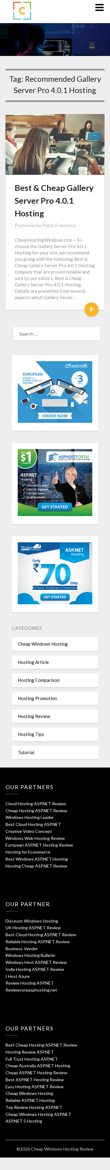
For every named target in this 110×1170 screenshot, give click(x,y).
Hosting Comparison (39, 680)
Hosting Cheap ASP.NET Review (36, 865)
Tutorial (26, 752)
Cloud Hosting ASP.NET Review (36, 803)
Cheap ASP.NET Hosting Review (36, 1072)
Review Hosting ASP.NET (30, 982)
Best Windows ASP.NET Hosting (37, 858)
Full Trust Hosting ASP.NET (32, 1058)
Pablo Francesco (59, 225)
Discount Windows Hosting (32, 920)
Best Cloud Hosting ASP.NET (33, 824)
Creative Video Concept (29, 831)
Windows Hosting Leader (30, 817)
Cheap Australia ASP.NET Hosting (38, 1065)
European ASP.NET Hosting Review (39, 844)
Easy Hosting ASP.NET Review (35, 1086)
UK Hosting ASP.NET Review (33, 927)
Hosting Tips (31, 734)
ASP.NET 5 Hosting (24, 1120)
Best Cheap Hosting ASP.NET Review (41, 1044)
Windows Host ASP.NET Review (36, 962)
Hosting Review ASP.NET (30, 1051)
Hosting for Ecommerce (28, 851)
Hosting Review (34, 716)
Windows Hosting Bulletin (30, 955)
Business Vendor (22, 948)
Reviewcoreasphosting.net (31, 989)
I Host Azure (18, 976)
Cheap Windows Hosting (43, 644)
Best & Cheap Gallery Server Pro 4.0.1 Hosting (54, 200)
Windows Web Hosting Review (35, 838)
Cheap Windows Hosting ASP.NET (38, 1114)
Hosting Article (33, 662)
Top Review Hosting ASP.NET (34, 1107)
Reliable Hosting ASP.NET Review (38, 941)
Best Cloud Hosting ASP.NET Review (41, 934)
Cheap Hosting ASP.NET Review (36, 810)
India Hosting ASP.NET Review (35, 969)
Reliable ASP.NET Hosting (30, 1100)
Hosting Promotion (37, 698)
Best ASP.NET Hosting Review (35, 1079)
